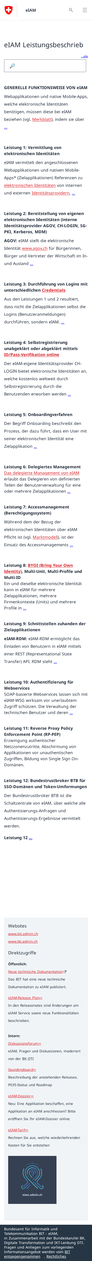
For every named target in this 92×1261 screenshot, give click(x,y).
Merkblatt (41, 119)
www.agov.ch (35, 248)
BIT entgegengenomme (37, 1254)
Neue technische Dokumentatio (35, 971)
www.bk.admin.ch (23, 941)
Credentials (53, 290)
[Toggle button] (85, 10)
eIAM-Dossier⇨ (21, 1095)
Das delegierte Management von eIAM (41, 473)
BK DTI (28, 1058)
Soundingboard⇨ (22, 1069)
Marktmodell (45, 537)
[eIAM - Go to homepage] (8, 10)
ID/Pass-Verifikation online (31, 354)
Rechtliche (56, 1256)
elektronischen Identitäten (30, 185)
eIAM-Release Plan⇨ (25, 997)
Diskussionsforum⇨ (24, 1043)
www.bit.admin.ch (23, 933)
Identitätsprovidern (51, 193)
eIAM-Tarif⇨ (18, 1129)
